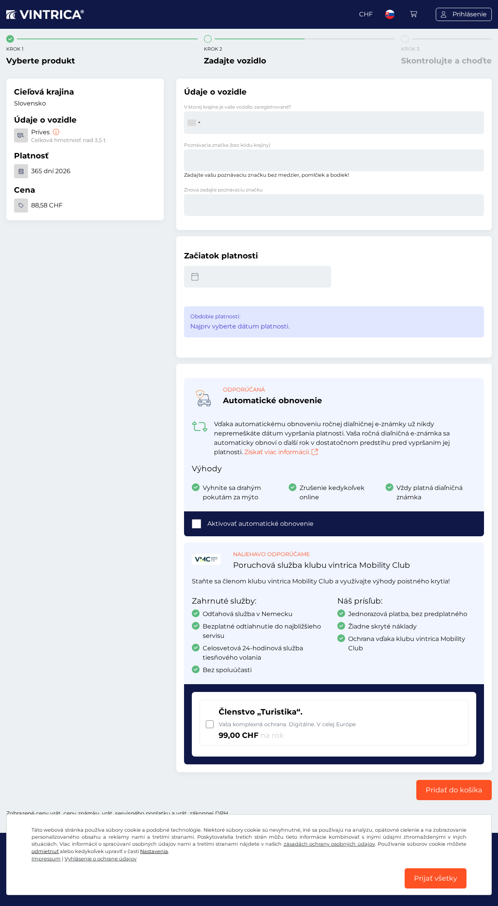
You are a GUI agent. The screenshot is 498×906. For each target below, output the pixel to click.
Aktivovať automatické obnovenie (260, 523)
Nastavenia (154, 851)
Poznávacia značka (227, 145)
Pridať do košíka (454, 790)
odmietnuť (45, 851)
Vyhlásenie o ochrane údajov (101, 859)
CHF (366, 14)
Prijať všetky (435, 878)
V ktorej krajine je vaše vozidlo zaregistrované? (237, 107)
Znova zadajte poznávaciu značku (223, 190)
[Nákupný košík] (413, 14)
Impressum (46, 859)
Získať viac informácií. (277, 452)
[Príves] (55, 132)
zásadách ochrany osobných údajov (329, 844)
